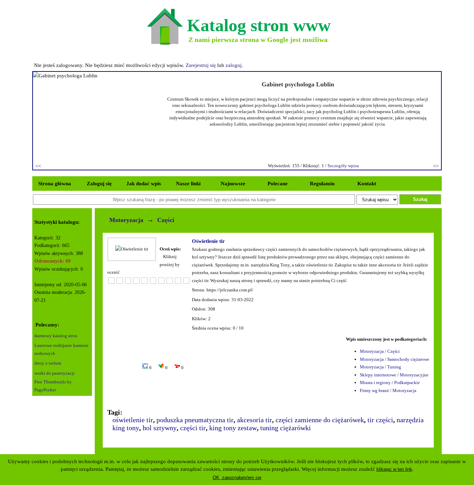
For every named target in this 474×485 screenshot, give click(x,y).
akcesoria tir (254, 420)
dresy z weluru (47, 363)
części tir (193, 428)
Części (165, 219)
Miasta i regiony (375, 382)
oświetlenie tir (132, 420)
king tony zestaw (233, 428)
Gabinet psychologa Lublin (298, 84)
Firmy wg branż (374, 390)
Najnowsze (233, 183)
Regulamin (322, 183)
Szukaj (420, 199)
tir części (380, 420)
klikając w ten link (394, 469)
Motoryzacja (126, 219)
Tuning (394, 366)
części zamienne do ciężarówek (320, 420)
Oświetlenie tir (208, 241)
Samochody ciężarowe (408, 359)
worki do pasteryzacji (54, 373)
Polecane (278, 183)
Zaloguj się (99, 183)
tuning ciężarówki (285, 428)
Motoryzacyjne (414, 374)
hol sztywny (160, 428)
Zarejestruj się (201, 65)
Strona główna (54, 183)
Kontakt (366, 183)
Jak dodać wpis (143, 183)
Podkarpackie (407, 382)
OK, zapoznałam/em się (237, 477)
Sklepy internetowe (378, 374)
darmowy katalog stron (55, 335)
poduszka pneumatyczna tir (195, 420)
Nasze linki (188, 183)
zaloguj (234, 65)
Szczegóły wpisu (343, 165)
